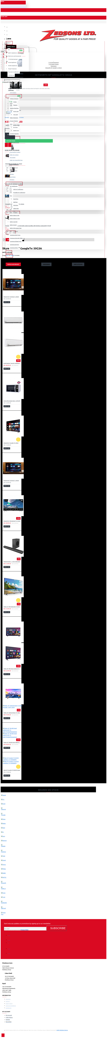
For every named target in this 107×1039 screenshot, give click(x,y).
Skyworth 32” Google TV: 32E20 (13, 163)
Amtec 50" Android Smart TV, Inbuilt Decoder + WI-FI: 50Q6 (12, 712)
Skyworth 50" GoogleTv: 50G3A (53, 68)
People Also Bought (13, 264)
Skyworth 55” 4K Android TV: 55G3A (12, 521)
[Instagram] (9, 943)
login (7, 255)
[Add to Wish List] (6, 145)
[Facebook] (9, 934)
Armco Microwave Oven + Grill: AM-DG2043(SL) (12, 400)
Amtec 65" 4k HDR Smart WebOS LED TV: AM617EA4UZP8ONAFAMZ (12, 742)
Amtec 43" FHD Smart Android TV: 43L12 (12, 668)
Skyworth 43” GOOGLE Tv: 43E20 (14, 184)
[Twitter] (9, 938)
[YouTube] (9, 952)
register (12, 255)
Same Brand (46, 264)
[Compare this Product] (9, 145)
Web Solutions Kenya (62, 1030)
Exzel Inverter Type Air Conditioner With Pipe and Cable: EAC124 (12, 363)
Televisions (54, 66)
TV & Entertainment (53, 62)
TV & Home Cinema (54, 64)
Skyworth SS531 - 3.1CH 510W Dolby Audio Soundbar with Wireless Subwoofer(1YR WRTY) (12, 561)
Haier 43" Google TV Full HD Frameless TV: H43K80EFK (12, 770)
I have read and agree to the (17, 929)
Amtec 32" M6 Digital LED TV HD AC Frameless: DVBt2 (12, 606)
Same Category (78, 264)
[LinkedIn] (9, 947)
